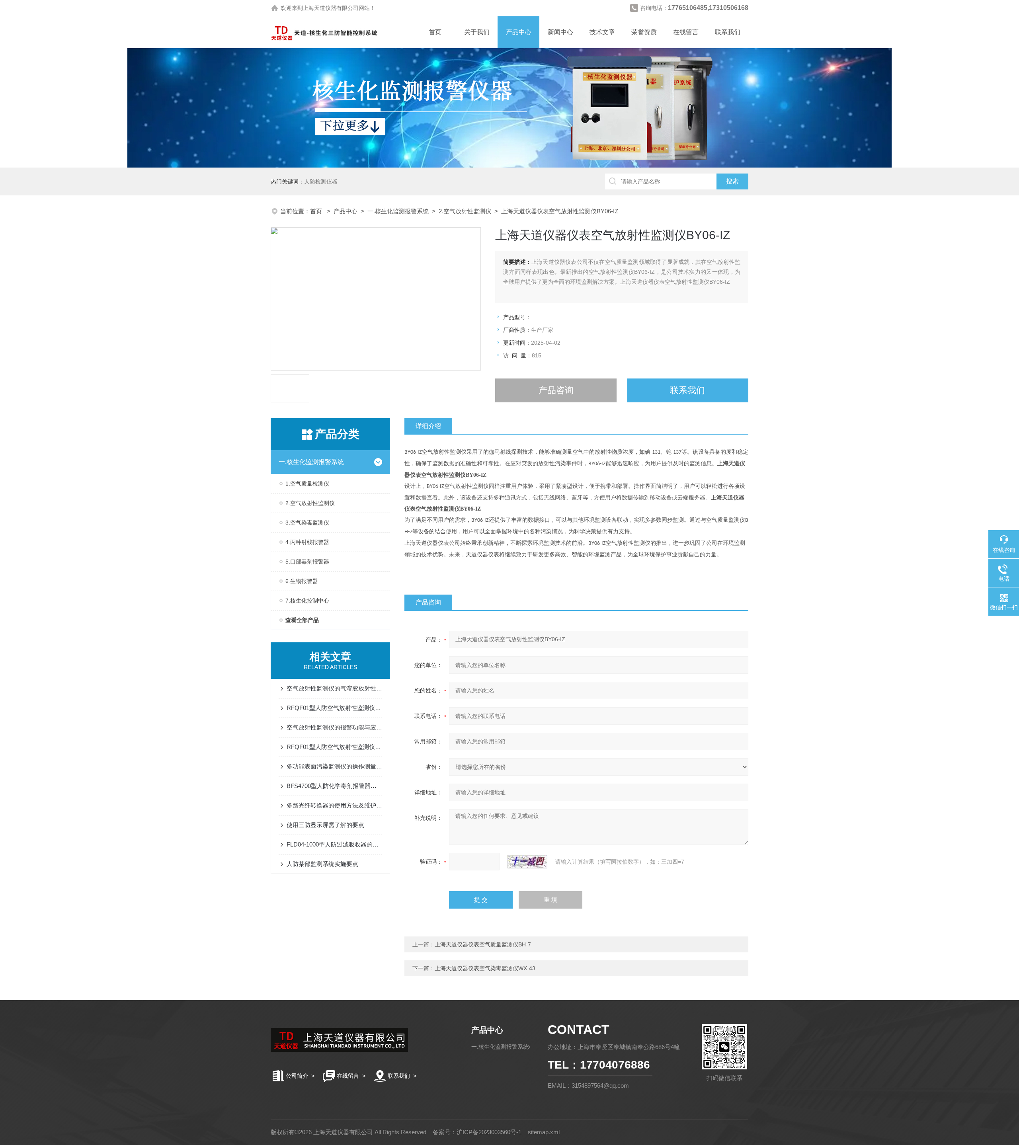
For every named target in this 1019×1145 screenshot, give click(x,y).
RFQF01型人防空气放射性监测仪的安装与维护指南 (334, 707)
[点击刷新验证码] (527, 861)
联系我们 (727, 32)
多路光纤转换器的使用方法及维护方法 (334, 805)
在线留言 (686, 32)
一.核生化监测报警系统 (398, 211)
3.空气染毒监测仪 (307, 522)
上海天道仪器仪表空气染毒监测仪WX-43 (485, 968)
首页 (435, 32)
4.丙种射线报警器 (307, 542)
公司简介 (297, 1076)
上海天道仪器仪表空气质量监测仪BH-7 (483, 944)
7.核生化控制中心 (307, 600)
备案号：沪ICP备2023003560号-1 (477, 1132)
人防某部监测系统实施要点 (322, 863)
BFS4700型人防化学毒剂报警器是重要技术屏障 (334, 785)
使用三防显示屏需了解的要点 (325, 824)
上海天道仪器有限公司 (331, 8)
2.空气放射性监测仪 (465, 211)
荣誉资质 (644, 32)
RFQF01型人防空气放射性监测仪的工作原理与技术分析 (334, 746)
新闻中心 (560, 32)
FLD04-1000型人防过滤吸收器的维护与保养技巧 (334, 844)
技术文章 (602, 32)
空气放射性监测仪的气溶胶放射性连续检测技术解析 (334, 688)
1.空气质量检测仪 (307, 483)
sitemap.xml (544, 1132)
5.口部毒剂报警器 (307, 561)
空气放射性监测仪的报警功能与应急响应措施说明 (334, 727)
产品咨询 (556, 390)
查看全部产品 (302, 620)
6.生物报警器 (301, 581)
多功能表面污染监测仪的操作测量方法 (334, 766)
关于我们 (477, 32)
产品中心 (518, 32)
